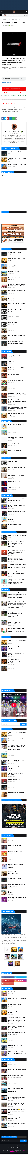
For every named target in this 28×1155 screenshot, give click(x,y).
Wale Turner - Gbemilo (14, 316)
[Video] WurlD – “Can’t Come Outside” (15, 891)
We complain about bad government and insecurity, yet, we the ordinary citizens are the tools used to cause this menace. (17, 595)
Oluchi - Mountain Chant (14, 151)
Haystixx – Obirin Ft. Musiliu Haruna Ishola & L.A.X (17, 297)
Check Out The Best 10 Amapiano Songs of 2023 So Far (16, 885)
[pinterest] (7, 980)
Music (6, 19)
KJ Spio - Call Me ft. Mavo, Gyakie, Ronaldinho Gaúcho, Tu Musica (16, 284)
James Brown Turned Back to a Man (17, 1069)
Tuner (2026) (11, 361)
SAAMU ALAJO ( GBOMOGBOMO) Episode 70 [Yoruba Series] (16, 1076)
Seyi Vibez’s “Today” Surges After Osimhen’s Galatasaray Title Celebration (16, 552)
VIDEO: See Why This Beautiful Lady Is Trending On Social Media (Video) (17, 1052)
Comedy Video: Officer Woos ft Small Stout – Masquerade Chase (16, 1104)
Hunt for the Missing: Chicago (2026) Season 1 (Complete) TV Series (17, 407)
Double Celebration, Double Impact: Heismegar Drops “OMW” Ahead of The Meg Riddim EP (17, 475)
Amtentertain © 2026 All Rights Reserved (16, 1146)
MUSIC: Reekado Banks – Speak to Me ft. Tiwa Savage (16, 872)
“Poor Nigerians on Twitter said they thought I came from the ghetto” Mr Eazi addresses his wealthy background (16, 581)
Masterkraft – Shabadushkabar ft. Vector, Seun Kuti (17, 1027)
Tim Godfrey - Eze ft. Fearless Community (15, 278)
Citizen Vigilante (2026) (14, 355)
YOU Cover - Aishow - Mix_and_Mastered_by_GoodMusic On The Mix (16, 661)
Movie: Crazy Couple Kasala (15, 1063)
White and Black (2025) (13, 387)
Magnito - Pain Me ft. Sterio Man (16, 335)
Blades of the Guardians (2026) (16, 367)
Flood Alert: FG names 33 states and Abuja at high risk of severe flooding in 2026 (17, 622)
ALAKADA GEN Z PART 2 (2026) (15, 380)
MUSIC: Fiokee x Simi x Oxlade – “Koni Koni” (16, 852)
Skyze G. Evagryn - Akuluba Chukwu (17, 164)
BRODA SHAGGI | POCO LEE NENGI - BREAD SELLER (16, 1124)
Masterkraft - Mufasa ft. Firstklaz (16, 303)
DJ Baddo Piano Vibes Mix (14, 524)
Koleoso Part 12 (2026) (13, 374)
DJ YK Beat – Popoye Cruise (15, 839)
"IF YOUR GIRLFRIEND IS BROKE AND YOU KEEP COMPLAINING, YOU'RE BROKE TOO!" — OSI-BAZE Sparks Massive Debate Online (16, 747)
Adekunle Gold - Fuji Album (15, 481)
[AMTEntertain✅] (6, 25)
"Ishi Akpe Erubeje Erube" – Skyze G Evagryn (17, 158)
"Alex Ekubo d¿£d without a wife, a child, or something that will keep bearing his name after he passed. (17, 566)
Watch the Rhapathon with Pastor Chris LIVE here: (17, 438)
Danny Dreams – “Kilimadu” (15, 845)
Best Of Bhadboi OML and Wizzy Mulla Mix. (16, 512)
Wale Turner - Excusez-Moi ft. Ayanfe (15, 310)
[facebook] (7, 977)
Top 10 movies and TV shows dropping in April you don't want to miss (17, 401)
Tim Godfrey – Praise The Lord (15, 431)
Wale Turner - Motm (13, 322)
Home (2, 19)
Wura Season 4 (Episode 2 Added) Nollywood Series (16, 414)
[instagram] (20, 980)
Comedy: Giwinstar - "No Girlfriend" (17, 1082)
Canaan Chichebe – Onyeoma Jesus (17, 443)
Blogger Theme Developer (17, 1151)
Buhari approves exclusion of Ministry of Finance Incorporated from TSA (16, 866)
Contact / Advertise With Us (14, 1147)
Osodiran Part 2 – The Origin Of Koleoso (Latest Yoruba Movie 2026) (17, 394)
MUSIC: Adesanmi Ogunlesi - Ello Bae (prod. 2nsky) (17, 898)
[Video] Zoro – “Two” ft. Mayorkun (17, 1045)
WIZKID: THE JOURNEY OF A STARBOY (17, 535)
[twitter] (20, 977)
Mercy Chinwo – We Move (14, 450)
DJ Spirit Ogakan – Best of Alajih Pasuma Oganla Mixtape (16, 499)
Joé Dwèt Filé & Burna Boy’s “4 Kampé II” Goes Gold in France (15, 342)
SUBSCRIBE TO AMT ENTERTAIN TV (12, 89)
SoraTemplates (11, 1150)
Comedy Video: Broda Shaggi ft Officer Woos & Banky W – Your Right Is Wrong (16, 1090)
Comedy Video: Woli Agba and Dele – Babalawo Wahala (17, 1117)
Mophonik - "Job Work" (14, 271)
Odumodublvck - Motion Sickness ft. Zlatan (16, 291)
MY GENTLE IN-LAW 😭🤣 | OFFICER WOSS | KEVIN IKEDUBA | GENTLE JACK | (16, 1111)
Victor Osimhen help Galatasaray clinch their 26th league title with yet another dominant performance (17, 573)
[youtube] (7, 983)
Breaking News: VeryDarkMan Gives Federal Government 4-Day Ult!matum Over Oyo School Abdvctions (17, 544)
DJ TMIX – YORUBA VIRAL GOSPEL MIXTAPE (16, 425)
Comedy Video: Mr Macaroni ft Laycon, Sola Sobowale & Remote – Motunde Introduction (17, 1097)
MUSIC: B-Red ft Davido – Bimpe (16, 858)
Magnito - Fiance (12, 329)
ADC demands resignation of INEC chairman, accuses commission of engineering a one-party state (16, 630)
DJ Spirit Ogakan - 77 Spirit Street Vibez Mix (16, 506)
